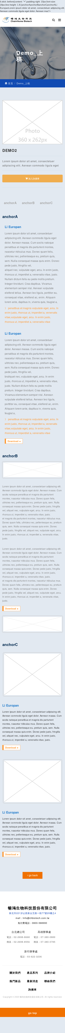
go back (33, 875)
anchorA (10, 202)
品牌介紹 (49, 972)
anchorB (28, 202)
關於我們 (15, 972)
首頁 (10, 83)
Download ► (14, 441)
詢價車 (32, 989)
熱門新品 (15, 981)
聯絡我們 (49, 981)
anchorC (46, 202)
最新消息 (32, 981)
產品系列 (32, 972)
